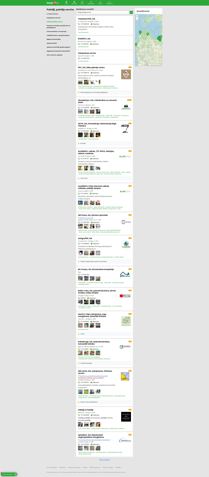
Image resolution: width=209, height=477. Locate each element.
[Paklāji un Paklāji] (80, 424)
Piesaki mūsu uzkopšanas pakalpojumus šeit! (94, 376)
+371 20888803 (84, 243)
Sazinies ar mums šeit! (86, 218)
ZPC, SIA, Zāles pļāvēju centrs (91, 67)
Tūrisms (100, 3)
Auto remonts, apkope (54, 55)
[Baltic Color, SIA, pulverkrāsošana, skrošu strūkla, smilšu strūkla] (80, 302)
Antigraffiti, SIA (85, 238)
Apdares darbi (52, 43)
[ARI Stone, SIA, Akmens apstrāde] (80, 226)
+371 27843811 (84, 349)
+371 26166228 (84, 321)
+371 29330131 (84, 44)
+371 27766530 (84, 444)
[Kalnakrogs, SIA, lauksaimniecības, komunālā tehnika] (80, 353)
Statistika (118, 467)
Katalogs (74, 3)
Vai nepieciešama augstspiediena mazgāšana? (95, 440)
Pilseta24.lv (62, 467)
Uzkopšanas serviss (53, 18)
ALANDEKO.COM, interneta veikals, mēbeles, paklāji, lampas (93, 187)
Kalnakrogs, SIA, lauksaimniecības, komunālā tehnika (94, 342)
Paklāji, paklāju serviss (54, 22)
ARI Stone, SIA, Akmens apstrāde (93, 215)
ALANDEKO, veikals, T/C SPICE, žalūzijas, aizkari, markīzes (96, 152)
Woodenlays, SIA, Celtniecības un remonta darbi (97, 101)
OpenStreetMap (154, 65)
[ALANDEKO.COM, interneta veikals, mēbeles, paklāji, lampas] (80, 203)
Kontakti (85, 467)
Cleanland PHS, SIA (86, 19)
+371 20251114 (84, 193)
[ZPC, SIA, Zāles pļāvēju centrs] (80, 82)
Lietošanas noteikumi (74, 467)
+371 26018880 (84, 131)
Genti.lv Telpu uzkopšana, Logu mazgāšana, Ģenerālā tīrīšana (92, 315)
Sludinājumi (91, 3)
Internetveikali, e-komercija (56, 31)
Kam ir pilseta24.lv (52, 467)
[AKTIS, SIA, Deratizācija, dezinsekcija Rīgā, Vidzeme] (80, 135)
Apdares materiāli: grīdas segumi (58, 47)
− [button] (137, 19)
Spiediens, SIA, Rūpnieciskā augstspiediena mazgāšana (91, 436)
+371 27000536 (84, 107)
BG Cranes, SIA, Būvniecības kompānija (96, 269)
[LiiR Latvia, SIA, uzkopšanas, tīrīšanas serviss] (80, 391)
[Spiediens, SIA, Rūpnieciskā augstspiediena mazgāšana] (80, 448)
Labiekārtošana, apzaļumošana (58, 35)
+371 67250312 (84, 382)
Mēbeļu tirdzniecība (54, 39)
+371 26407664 (84, 222)
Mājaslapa (96, 24)
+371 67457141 (84, 158)
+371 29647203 (84, 58)
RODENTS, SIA (84, 38)
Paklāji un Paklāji (85, 410)
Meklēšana (109, 3)
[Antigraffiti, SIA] (80, 253)
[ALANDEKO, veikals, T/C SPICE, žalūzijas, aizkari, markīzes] (80, 168)
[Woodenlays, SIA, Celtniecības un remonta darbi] (80, 111)
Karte (82, 3)
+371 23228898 (84, 415)
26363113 (82, 298)
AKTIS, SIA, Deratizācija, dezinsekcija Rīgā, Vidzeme (97, 124)
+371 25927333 (84, 274)
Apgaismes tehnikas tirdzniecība (58, 51)
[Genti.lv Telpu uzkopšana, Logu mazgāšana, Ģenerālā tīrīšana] (80, 325)
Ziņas (66, 3)
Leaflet (147, 65)
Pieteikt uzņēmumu (95, 467)
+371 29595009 (84, 24)
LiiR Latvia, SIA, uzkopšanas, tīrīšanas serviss (95, 372)
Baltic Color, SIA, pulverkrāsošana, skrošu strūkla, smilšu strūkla (97, 291)
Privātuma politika (108, 467)
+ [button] (137, 16)
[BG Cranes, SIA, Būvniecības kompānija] (80, 278)
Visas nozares (53, 14)
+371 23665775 (84, 73)
